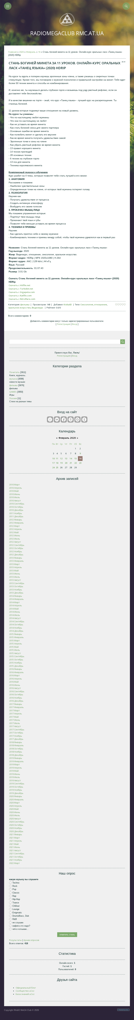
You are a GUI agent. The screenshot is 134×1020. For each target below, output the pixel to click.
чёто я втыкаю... (20, 929)
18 (57, 462)
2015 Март (14, 640)
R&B (14, 919)
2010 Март (14, 484)
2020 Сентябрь (16, 821)
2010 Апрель (15, 487)
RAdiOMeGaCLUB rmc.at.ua (67, 33)
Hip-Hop (16, 899)
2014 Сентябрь (16, 621)
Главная (12, 51)
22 (75, 462)
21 (71, 462)
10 (53, 458)
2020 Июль (14, 815)
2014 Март (14, 602)
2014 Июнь (14, 611)
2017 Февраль (16, 707)
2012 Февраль (16, 522)
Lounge (15, 909)
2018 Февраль (16, 745)
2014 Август (15, 618)
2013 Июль (14, 576)
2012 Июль (14, 538)
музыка (13, 378)
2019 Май (14, 770)
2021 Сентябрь (16, 853)
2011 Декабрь (16, 516)
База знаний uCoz (25, 994)
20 (66, 462)
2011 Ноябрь (15, 513)
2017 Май (14, 716)
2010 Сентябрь (16, 503)
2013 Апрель (15, 567)
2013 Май (14, 570)
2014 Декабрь (16, 630)
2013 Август (15, 580)
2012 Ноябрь (15, 551)
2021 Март (14, 837)
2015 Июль (14, 649)
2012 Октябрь (16, 548)
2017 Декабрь (16, 739)
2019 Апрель (15, 767)
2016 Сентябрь (16, 691)
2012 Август (15, 541)
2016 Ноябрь (15, 697)
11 (57, 458)
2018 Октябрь (16, 748)
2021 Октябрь (16, 856)
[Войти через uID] (50, 419)
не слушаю (17, 922)
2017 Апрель (15, 713)
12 (61, 458)
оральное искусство (19, 307)
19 (61, 462)
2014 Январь (15, 595)
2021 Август (15, 850)
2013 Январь (15, 557)
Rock (14, 886)
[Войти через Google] (77, 419)
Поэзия (13, 398)
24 (53, 467)
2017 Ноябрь (15, 735)
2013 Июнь (14, 573)
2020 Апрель (15, 805)
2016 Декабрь (16, 700)
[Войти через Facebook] (64, 419)
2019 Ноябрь (15, 789)
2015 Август (15, 653)
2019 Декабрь (16, 793)
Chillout (15, 906)
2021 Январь (15, 834)
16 (39, 51)
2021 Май (14, 844)
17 (53, 462)
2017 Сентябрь (16, 729)
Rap (14, 896)
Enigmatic (17, 912)
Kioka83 (68, 304)
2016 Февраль (16, 672)
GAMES (13, 391)
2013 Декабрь (16, 592)
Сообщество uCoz (25, 990)
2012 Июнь (14, 535)
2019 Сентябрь (16, 783)
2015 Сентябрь (16, 656)
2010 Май (14, 490)
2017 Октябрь (16, 732)
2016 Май (14, 681)
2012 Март (14, 526)
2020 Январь (15, 796)
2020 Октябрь (16, 824)
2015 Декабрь (16, 665)
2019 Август (15, 780)
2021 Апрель (15, 840)
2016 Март (14, 675)
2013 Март (14, 564)
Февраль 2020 (67, 437)
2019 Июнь (14, 774)
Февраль (31, 51)
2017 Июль (14, 723)
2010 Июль (14, 497)
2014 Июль (14, 615)
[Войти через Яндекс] (70, 419)
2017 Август (15, 726)
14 (71, 458)
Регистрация (63, 324)
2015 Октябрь (16, 659)
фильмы (25, 304)
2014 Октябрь (16, 624)
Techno (15, 883)
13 (66, 458)
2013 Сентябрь (16, 583)
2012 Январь (15, 519)
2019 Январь (15, 758)
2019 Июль (14, 777)
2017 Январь (15, 704)
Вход (74, 324)
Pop (14, 889)
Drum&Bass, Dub (20, 916)
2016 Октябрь (16, 694)
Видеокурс (37, 307)
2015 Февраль (16, 637)
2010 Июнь (14, 494)
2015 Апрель (15, 643)
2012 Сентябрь (16, 545)
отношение (100, 304)
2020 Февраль (16, 799)
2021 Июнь (14, 847)
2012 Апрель (15, 529)
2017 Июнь (14, 719)
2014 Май (14, 608)
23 (80, 462)
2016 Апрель (15, 678)
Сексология (86, 304)
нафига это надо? (21, 926)
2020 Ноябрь (15, 828)
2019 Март (14, 764)
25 (57, 467)
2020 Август (15, 818)
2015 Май (14, 646)
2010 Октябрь (16, 506)
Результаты (15, 940)
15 (75, 458)
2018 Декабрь (16, 755)
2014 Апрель (15, 605)
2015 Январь (15, 634)
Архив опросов (31, 940)
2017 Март (14, 710)
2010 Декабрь (16, 510)
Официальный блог (26, 987)
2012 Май (14, 532)
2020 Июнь (14, 812)
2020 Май (14, 808)
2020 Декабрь (16, 831)
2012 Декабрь (16, 554)
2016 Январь (15, 669)
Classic (15, 892)
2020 (21, 51)
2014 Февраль (16, 599)
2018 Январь (15, 742)
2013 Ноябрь (15, 589)
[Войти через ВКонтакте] (57, 419)
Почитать (14, 372)
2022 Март (14, 863)
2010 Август (15, 500)
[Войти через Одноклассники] (84, 419)
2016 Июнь (14, 685)
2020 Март (14, 802)
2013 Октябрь (16, 586)
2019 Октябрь (16, 786)
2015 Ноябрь (15, 662)
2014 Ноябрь (15, 627)
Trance (15, 902)
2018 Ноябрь (15, 751)
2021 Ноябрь (15, 859)
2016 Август (15, 688)
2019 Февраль (16, 761)
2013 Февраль (16, 560)
